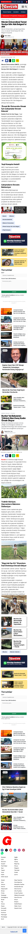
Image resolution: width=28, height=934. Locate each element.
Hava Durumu (18, 897)
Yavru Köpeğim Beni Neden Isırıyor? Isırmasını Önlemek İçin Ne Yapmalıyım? (19, 399)
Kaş (2, 901)
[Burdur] (14, 777)
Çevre (16, 874)
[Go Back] (24, 931)
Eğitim (16, 859)
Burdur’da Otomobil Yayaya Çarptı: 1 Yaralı (19, 406)
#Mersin (11, 216)
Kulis (2, 859)
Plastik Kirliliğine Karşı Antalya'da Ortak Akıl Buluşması (19, 335)
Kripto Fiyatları (18, 893)
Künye (16, 899)
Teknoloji (16, 870)
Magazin (16, 868)
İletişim (16, 901)
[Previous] (1, 16)
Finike (2, 893)
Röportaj (16, 863)
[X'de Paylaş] (10, 60)
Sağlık (16, 857)
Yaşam (3, 870)
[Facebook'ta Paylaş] (6, 60)
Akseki (3, 880)
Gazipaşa (3, 895)
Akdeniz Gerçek (5, 19)
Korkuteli (3, 910)
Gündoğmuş (4, 897)
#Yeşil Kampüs (6, 230)
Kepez (3, 906)
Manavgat (4, 914)
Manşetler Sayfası (19, 884)
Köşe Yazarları (18, 880)
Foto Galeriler (18, 882)
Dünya (16, 866)
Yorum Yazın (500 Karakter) (8, 278)
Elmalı (3, 891)
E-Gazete (14, 1)
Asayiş (16, 861)
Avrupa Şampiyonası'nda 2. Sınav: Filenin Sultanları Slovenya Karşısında (19, 826)
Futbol (16, 872)
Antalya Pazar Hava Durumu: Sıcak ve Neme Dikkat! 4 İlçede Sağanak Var (14, 16)
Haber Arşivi (17, 906)
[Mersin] (14, 355)
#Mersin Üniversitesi (8, 223)
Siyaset (3, 863)
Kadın (2, 874)
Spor (2, 868)
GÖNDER (14, 292)
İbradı (2, 899)
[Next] (25, 16)
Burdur (13, 413)
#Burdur (5, 652)
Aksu (2, 882)
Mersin (13, 19)
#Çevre (4, 216)
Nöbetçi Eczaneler (19, 895)
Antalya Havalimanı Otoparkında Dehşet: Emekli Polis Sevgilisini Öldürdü (19, 343)
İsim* (2, 272)
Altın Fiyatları (18, 891)
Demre (3, 886)
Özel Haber (4, 866)
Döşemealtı (4, 888)
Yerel (2, 872)
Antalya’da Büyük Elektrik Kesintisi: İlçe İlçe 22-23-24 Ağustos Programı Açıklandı (19, 311)
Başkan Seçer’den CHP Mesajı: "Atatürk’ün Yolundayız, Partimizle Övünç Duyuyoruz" (13, 367)
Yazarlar (18, 1)
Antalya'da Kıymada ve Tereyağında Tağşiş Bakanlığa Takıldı (19, 327)
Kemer (3, 904)
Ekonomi (3, 861)
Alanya (3, 884)
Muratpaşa (4, 917)
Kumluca (3, 912)
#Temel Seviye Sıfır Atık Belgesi (11, 226)
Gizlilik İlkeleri (18, 904)
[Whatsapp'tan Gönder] (13, 60)
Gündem (3, 857)
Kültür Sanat (4, 876)
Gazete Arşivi (18, 908)
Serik (2, 919)
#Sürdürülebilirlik (7, 219)
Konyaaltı (3, 908)
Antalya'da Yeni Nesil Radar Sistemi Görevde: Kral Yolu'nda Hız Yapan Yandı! (19, 319)
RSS (4, 927)
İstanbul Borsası (18, 886)
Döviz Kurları (17, 888)
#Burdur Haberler (15, 652)
